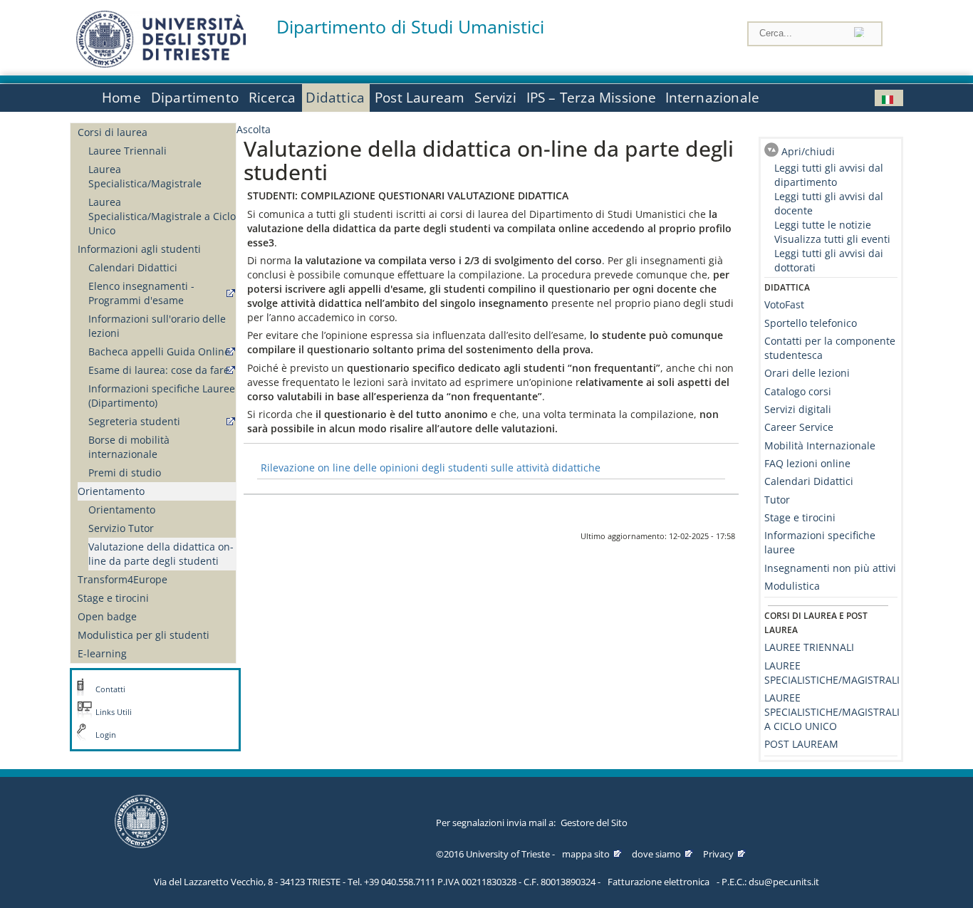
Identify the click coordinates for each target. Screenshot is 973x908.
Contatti (110, 689)
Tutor (777, 499)
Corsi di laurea (112, 132)
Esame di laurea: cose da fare (158, 370)
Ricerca (272, 97)
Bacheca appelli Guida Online (159, 351)
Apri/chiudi (808, 151)
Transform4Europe (122, 579)
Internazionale (712, 97)
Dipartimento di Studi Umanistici (410, 27)
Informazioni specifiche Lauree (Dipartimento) (161, 395)
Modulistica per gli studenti (143, 635)
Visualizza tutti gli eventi (832, 239)
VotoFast (784, 304)
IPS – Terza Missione (591, 97)
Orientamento (111, 491)
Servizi (495, 97)
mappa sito (586, 853)
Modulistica (792, 586)
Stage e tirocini (113, 598)
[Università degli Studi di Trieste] (161, 64)
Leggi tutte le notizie (822, 224)
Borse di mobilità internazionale (129, 447)
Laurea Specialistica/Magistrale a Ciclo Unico (162, 216)
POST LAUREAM (801, 744)
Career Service (798, 427)
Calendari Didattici (132, 267)
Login (105, 735)
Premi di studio (124, 472)
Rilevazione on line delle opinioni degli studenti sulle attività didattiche (430, 467)
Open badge (107, 616)
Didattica (335, 97)
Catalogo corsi (797, 391)
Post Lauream (419, 97)
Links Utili (113, 712)
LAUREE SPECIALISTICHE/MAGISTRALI (832, 673)
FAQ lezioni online (807, 463)
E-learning (102, 653)
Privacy (718, 853)
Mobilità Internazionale (819, 445)
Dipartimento (195, 97)
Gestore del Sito (594, 822)
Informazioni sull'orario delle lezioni (157, 326)
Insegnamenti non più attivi (830, 568)
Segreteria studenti (134, 421)
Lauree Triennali (127, 150)
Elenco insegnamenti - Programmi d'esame (141, 293)
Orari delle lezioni (807, 373)
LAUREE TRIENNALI (809, 647)
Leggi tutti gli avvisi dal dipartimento (828, 175)
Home (121, 97)
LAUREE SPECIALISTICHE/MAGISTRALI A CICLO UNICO (832, 712)
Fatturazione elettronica (658, 881)
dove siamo (656, 853)
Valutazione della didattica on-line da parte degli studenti (161, 554)
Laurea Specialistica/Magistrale (145, 176)
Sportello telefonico (810, 323)
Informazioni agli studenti (139, 249)
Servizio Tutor (121, 528)
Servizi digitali (797, 409)
